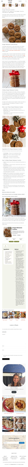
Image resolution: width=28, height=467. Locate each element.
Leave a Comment (11, 12)
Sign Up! (11, 457)
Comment (3, 334)
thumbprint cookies (17, 50)
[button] (12, 251)
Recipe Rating (4, 331)
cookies (3, 50)
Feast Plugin (21, 464)
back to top (14, 453)
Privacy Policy (5, 457)
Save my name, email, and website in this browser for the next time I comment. (13, 356)
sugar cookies (11, 50)
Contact (22, 457)
